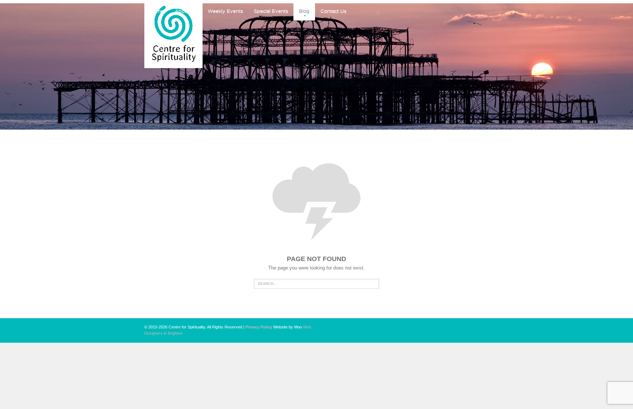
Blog (304, 11)
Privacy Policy (258, 327)
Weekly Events (225, 11)
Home (157, 11)
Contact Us (333, 11)
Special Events (271, 11)
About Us (186, 11)
